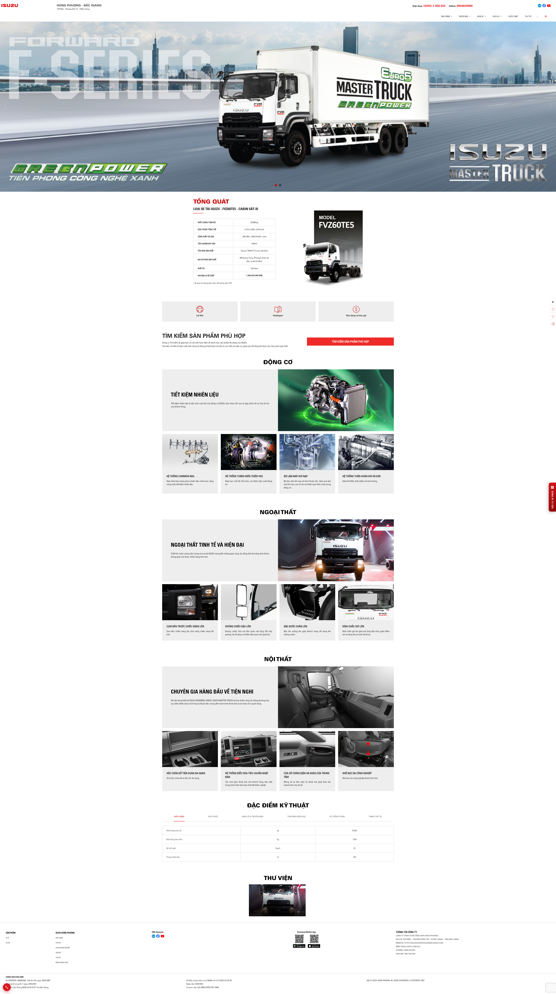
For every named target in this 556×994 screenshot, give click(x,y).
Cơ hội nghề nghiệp (63, 948)
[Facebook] (544, 5)
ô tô (7, 938)
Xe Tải (8, 943)
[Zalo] (539, 5)
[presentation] (8, 106)
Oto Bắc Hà (278, 993)
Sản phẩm (10, 933)
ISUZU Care (513, 16)
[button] (276, 185)
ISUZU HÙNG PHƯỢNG (65, 933)
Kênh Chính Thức (62, 962)
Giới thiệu (59, 938)
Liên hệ (58, 953)
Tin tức (528, 16)
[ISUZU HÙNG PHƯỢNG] (9, 5)
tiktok (58, 958)
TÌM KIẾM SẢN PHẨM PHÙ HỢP (350, 341)
